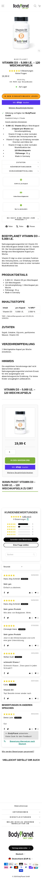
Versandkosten (27, 82)
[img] (9, 575)
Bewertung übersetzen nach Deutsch (22, 742)
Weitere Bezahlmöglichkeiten (21, 108)
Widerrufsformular (21, 806)
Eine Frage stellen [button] (21, 545)
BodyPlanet (21, 59)
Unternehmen (20, 812)
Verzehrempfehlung (21, 171)
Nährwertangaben (21, 167)
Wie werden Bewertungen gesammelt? (18, 752)
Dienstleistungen (20, 817)
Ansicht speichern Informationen (16, 122)
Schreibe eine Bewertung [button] (21, 540)
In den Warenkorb (20, 460)
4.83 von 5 (26, 517)
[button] (15, 71)
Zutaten (21, 162)
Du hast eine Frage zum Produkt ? (21, 218)
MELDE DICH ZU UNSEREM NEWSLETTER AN (20, 822)
